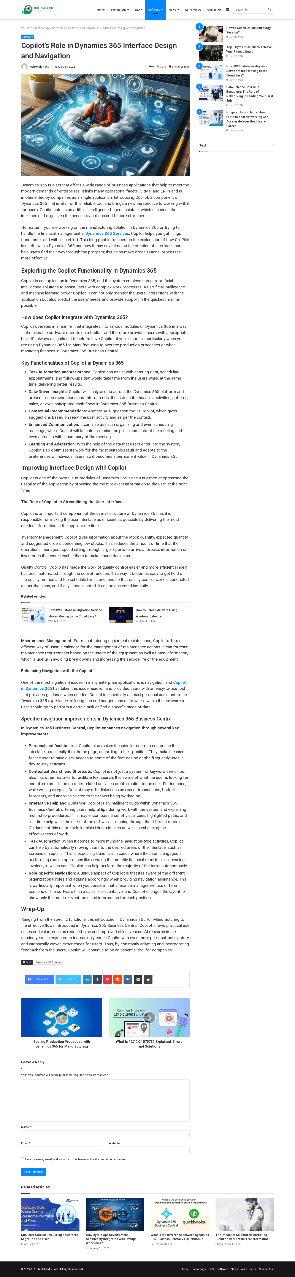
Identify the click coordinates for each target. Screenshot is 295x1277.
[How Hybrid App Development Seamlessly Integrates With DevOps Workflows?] (115, 1214)
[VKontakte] (128, 979)
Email (25, 1143)
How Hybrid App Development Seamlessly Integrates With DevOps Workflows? (111, 1239)
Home (101, 9)
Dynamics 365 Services (48, 962)
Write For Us (193, 9)
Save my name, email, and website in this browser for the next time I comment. (76, 1159)
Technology (118, 9)
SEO (137, 9)
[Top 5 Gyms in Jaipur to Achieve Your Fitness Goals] (211, 53)
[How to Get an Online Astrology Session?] (211, 34)
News (172, 9)
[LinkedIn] (87, 979)
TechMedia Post (39, 66)
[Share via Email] (138, 979)
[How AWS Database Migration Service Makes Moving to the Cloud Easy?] (33, 615)
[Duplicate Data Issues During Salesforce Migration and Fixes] (50, 1214)
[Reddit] (117, 979)
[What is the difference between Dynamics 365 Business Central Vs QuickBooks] (180, 1214)
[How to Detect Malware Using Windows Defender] (121, 615)
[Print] (148, 979)
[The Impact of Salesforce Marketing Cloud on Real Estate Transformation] (245, 1214)
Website (114, 1143)
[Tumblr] (97, 979)
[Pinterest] (107, 979)
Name (26, 1127)
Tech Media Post (48, 1269)
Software (154, 9)
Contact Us (214, 9)
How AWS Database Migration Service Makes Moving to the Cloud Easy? (247, 71)
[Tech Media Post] (38, 9)
